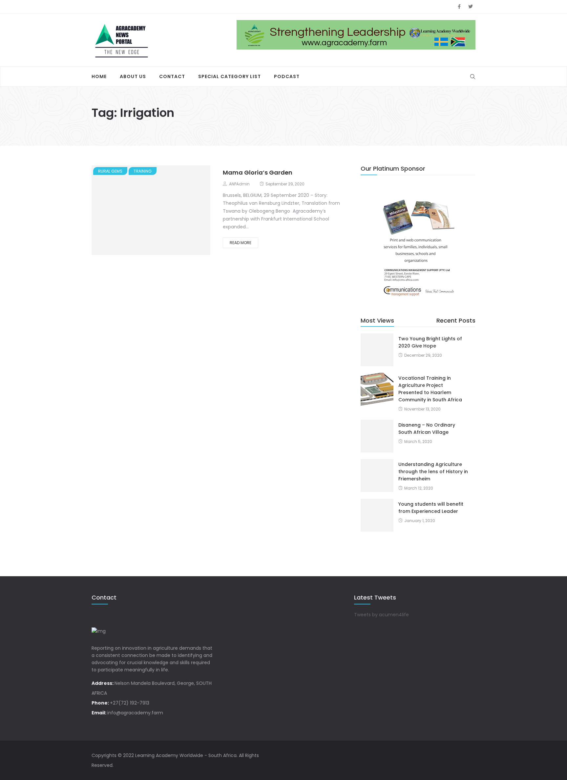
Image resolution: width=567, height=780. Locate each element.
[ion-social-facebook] (459, 6)
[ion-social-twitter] (470, 6)
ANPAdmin (239, 184)
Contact (172, 76)
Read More (240, 242)
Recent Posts (455, 320)
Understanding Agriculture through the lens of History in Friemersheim (433, 471)
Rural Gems (110, 171)
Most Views (377, 320)
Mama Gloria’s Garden (257, 172)
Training (143, 171)
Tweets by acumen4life (381, 614)
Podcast (287, 76)
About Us (133, 76)
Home (99, 76)
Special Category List (229, 76)
